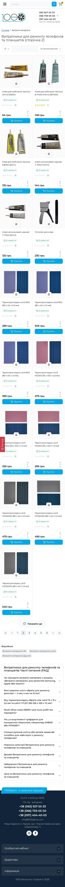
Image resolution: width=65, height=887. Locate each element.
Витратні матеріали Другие (17, 656)
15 (6, 49)
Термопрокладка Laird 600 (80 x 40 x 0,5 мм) (16, 303)
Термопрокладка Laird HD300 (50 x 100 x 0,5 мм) (47, 374)
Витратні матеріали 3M (14, 651)
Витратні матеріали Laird (43, 651)
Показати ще (35, 624)
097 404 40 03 (47, 19)
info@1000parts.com (32, 819)
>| (59, 633)
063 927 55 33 (47, 12)
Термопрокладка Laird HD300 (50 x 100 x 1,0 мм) (14, 444)
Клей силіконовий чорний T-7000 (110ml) (48, 163)
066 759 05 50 (47, 15)
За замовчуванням (49, 49)
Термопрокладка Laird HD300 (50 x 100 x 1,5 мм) (47, 444)
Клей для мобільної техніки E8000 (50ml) (16, 163)
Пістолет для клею (44, 232)
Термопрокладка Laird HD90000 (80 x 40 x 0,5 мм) (15, 514)
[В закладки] (16, 83)
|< (6, 633)
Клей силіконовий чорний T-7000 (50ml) (15, 233)
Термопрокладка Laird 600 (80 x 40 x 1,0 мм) (48, 303)
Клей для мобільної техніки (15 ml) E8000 (16, 93)
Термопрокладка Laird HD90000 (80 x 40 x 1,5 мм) (15, 584)
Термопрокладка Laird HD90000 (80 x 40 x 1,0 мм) (48, 514)
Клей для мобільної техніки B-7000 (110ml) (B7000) (49, 93)
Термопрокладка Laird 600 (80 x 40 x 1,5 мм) (16, 374)
